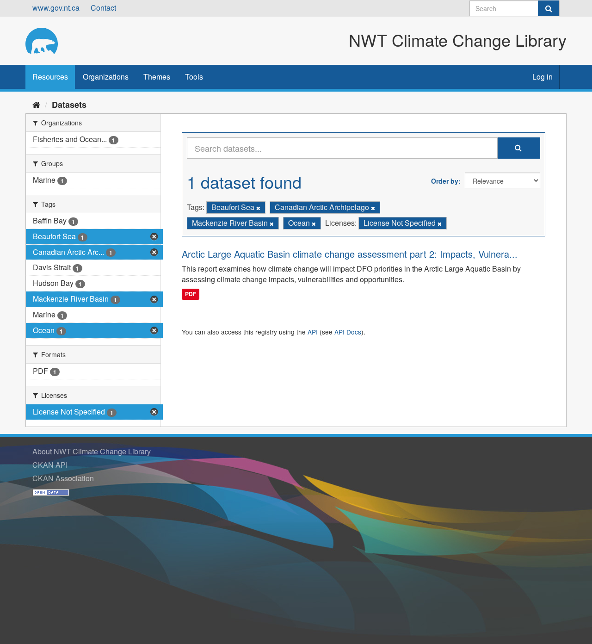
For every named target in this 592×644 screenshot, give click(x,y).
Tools (194, 76)
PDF (190, 294)
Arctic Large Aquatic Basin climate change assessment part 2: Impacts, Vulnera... (350, 253)
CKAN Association (63, 478)
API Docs (347, 331)
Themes (156, 76)
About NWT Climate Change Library (91, 451)
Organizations (106, 76)
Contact (103, 7)
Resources (50, 76)
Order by (444, 181)
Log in (542, 76)
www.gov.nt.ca (56, 7)
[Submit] (548, 8)
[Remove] (258, 207)
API (313, 331)
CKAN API (50, 464)
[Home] (36, 104)
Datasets (69, 105)
